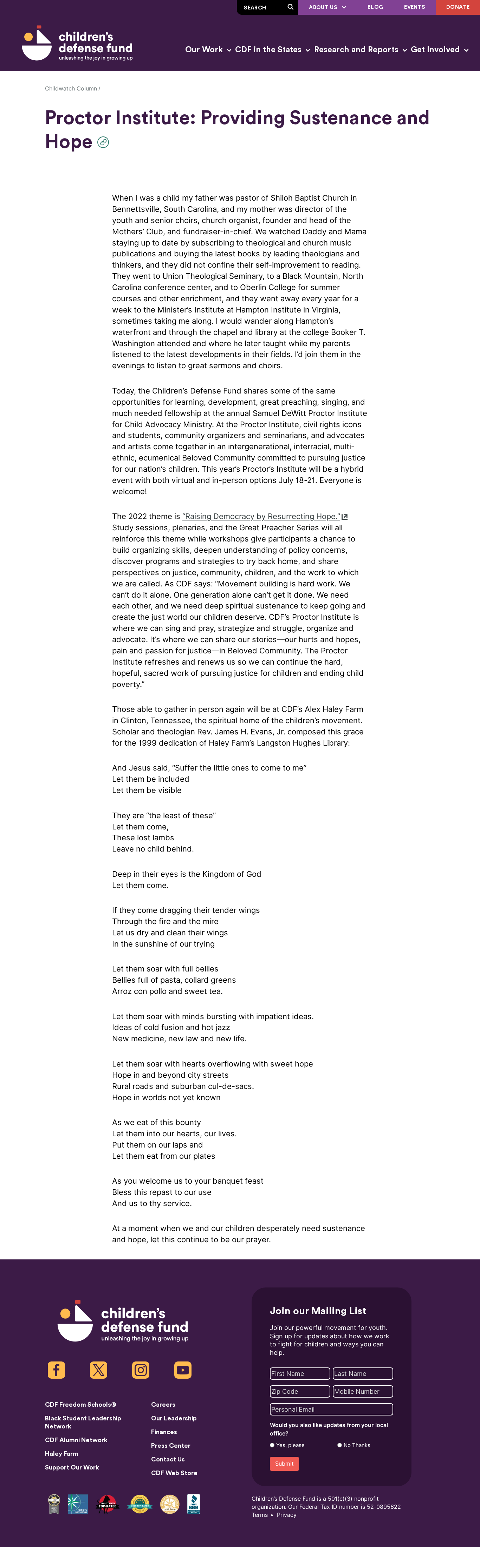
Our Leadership (174, 1418)
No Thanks (357, 1445)
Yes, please (290, 1445)
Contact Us (168, 1459)
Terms (260, 1515)
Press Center (170, 1445)
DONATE (457, 7)
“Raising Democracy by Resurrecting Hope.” (261, 516)
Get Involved (436, 50)
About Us (324, 7)
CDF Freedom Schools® (80, 1404)
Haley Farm (61, 1454)
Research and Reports (357, 50)
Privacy (287, 1515)
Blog (375, 7)
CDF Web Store (174, 1473)
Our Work (205, 50)
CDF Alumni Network (76, 1440)
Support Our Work (72, 1467)
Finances (164, 1432)
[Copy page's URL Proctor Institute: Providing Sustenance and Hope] (104, 142)
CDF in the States (269, 50)
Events (414, 7)
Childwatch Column (71, 89)
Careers (163, 1404)
